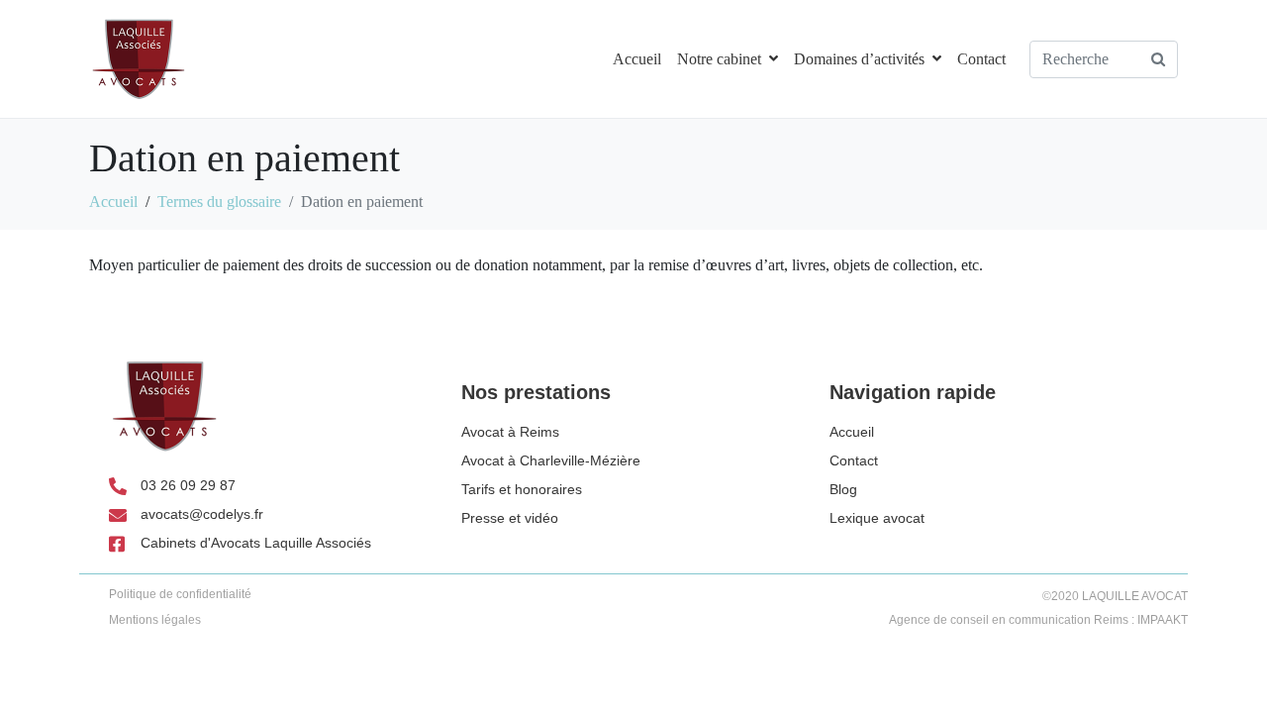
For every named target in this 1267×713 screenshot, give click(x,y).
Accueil (637, 59)
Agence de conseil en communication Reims (1008, 620)
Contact (981, 59)
